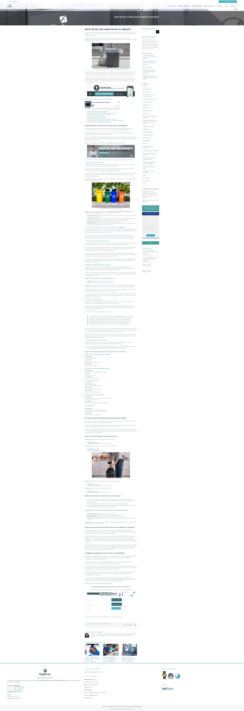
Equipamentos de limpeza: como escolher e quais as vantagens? (129, 658)
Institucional (146, 129)
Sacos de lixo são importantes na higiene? (97, 111)
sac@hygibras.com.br (13, 696)
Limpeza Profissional (148, 132)
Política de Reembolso (136, 706)
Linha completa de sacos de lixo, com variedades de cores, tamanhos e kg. (107, 143)
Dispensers (145, 113)
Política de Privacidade (107, 706)
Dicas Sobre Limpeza (148, 110)
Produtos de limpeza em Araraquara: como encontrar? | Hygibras (150, 77)
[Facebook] (142, 273)
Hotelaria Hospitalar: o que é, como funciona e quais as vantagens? (110, 658)
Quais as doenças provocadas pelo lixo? (97, 117)
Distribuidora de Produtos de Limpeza (150, 116)
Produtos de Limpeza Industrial (150, 150)
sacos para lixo (119, 617)
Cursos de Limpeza (147, 102)
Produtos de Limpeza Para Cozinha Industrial (149, 158)
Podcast (145, 143)
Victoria (99, 632)
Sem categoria (146, 178)
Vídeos (144, 184)
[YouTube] (148, 273)
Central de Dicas (147, 92)
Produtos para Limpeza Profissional (148, 171)
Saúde (144, 175)
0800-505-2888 (11, 692)
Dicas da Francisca (147, 67)
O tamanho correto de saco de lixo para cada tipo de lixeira (101, 119)
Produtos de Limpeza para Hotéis (149, 167)
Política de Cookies (117, 706)
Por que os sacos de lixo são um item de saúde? (99, 114)
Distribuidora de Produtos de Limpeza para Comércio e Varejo (150, 122)
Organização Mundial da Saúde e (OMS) (101, 348)
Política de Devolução (126, 706)
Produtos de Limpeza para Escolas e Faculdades (149, 162)
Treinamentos (146, 181)
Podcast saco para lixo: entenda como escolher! (100, 99)
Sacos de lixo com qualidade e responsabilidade (99, 122)
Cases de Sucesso (147, 89)
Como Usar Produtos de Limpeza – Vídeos (149, 95)
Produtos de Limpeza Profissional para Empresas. (100, 583)
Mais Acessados (147, 137)
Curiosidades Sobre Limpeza (150, 99)
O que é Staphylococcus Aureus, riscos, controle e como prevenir (92, 658)
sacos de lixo (112, 617)
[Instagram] (144, 273)
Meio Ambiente (146, 140)
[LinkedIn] (146, 273)
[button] (236, 6)
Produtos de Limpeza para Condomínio (149, 154)
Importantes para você (148, 126)
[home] (45, 669)
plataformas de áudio (117, 579)
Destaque (145, 107)
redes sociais (102, 579)
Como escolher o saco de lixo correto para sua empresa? (101, 113)
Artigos (104, 617)
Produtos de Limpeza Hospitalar (148, 147)
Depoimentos (146, 105)
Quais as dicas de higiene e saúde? (95, 116)
